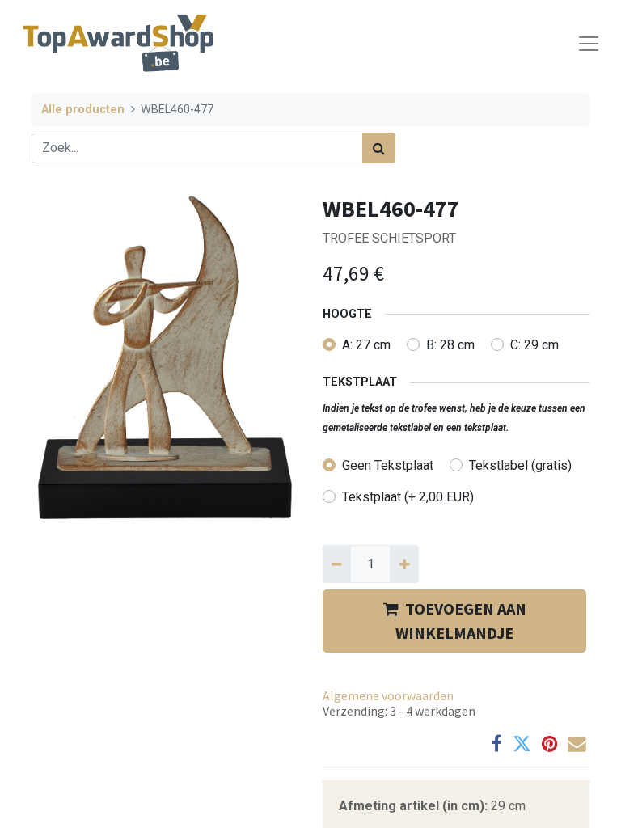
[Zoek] (378, 148)
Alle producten (83, 109)
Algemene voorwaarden (388, 695)
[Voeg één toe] (404, 563)
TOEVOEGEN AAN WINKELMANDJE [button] (460, 620)
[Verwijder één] (337, 563)
